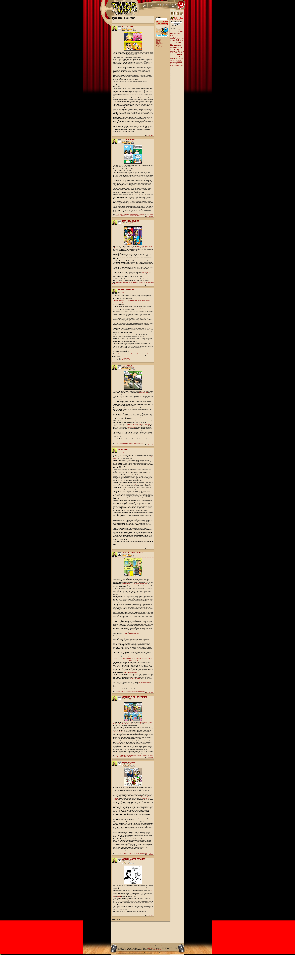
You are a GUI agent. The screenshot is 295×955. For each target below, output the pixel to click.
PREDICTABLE (124, 449)
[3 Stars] (124, 29)
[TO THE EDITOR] (133, 163)
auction (178, 31)
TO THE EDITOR (128, 140)
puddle (116, 756)
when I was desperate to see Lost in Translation (138, 424)
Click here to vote (143, 392)
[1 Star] (122, 29)
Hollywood (131, 443)
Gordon (119, 896)
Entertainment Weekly (140, 214)
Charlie (173, 35)
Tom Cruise (137, 691)
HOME (134, 945)
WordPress (148, 952)
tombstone (142, 691)
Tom (133, 28)
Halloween (177, 45)
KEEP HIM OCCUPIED (130, 221)
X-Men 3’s (118, 742)
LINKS (143, 945)
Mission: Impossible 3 (140, 853)
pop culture (126, 215)
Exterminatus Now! (147, 272)
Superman (121, 756)
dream (182, 38)
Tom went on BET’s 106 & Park (136, 632)
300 (116, 853)
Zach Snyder (148, 853)
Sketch (127, 861)
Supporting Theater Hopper (159, 43)
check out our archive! (135, 678)
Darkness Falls (133, 214)
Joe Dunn (175, 51)
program (131, 546)
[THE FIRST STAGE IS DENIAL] (133, 576)
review (179, 55)
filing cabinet (125, 443)
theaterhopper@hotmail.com (130, 672)
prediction (127, 546)
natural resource (120, 215)
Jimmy (176, 49)
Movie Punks (130, 650)
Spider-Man (178, 58)
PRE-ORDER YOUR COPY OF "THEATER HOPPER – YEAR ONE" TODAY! (133, 659)
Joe (114, 896)
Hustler (147, 214)
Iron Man (177, 47)
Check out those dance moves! (131, 633)
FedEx (121, 691)
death (179, 38)
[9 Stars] (132, 29)
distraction (137, 282)
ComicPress (156, 952)
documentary (128, 353)
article (117, 443)
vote (180, 64)
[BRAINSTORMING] (133, 785)
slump (141, 443)
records (146, 353)
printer (138, 443)
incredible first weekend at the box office (132, 723)
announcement (173, 31)
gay (134, 853)
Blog (123, 292)
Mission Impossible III (130, 691)
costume (174, 38)
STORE (147, 945)
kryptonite (129, 755)
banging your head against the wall (123, 282)
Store (159, 4)
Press (157, 44)
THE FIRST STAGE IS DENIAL (133, 553)
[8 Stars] (130, 29)
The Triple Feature (177, 60)
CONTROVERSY (126, 358)
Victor (177, 64)
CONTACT (152, 945)
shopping (150, 282)
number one (133, 134)
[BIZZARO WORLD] (133, 50)
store (182, 58)
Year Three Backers (160, 46)
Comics (123, 861)
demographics (125, 853)
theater (171, 60)
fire (180, 40)
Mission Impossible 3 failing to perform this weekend (135, 583)
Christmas (179, 35)
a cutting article (134, 585)
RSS (166, 952)
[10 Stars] (133, 29)
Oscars (176, 52)
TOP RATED (159, 945)
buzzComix (177, 33)
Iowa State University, (135, 308)
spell (137, 913)
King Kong (122, 546)
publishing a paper (139, 484)
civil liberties (126, 214)
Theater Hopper (125, 8)
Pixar (180, 52)
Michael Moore (141, 353)
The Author (158, 40)
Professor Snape (129, 913)
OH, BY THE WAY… (127, 359)
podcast (172, 55)
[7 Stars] (129, 29)
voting (183, 64)
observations (133, 755)
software (135, 546)
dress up (173, 40)
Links (151, 4)
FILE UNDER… (127, 366)
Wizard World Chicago (174, 65)
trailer (179, 62)
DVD (178, 40)
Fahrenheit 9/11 (134, 353)
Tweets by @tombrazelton (161, 26)
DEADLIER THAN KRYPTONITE (134, 697)
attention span (119, 755)
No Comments (149, 135)
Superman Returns (117, 731)
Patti (146, 282)
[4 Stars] (125, 29)
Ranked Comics (159, 45)
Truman (172, 64)
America (117, 214)
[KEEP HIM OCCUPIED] (133, 244)
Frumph (136, 952)
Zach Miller (181, 65)
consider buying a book (144, 682)
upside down (139, 134)
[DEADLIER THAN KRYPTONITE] (133, 720)
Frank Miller (131, 853)
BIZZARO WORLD (128, 27)
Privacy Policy (157, 949)
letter (116, 215)
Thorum (174, 4)
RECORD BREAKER (126, 289)
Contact (166, 4)
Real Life (123, 675)
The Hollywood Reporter (135, 215)
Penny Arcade (147, 125)
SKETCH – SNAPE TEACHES (133, 859)
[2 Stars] (123, 29)
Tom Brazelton (151, 948)
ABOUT (139, 945)
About (143, 4)
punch (175, 55)
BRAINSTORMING (128, 762)
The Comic (158, 39)
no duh (135, 443)
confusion (122, 134)
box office (118, 134)
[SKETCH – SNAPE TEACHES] (133, 883)
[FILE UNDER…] (133, 389)
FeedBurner (179, 25)
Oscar (173, 52)
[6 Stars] (128, 29)
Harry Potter (122, 913)
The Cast (158, 41)
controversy (122, 353)
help (180, 45)
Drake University (131, 427)
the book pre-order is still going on (139, 638)
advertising (179, 30)
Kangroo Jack (127, 134)
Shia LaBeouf (175, 57)
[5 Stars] (127, 29)
